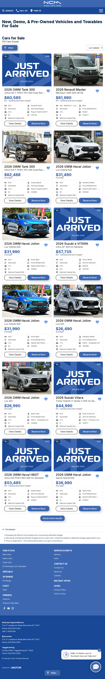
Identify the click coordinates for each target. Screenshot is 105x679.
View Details (15, 123)
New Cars (7, 554)
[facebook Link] (4, 608)
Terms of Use (59, 594)
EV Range (7, 580)
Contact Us (59, 568)
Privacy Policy (60, 590)
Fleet (5, 590)
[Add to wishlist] (48, 91)
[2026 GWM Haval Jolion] (78, 147)
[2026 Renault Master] (78, 70)
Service (57, 554)
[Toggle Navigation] (101, 10)
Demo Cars (7, 558)
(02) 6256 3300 (14, 628)
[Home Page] (52, 3)
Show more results (52, 518)
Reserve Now (38, 123)
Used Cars (7, 562)
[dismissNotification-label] (99, 650)
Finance (6, 599)
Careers (57, 575)
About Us (58, 571)
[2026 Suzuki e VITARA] (78, 224)
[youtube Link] (8, 608)
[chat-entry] (95, 666)
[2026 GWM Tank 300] (26, 70)
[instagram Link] (12, 608)
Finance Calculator (11, 603)
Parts (56, 558)
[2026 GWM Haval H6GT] (26, 455)
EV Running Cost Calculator (14, 566)
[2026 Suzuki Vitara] (78, 378)
